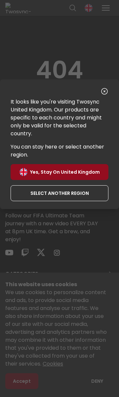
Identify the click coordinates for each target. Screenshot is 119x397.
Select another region (59, 193)
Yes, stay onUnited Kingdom (65, 172)
